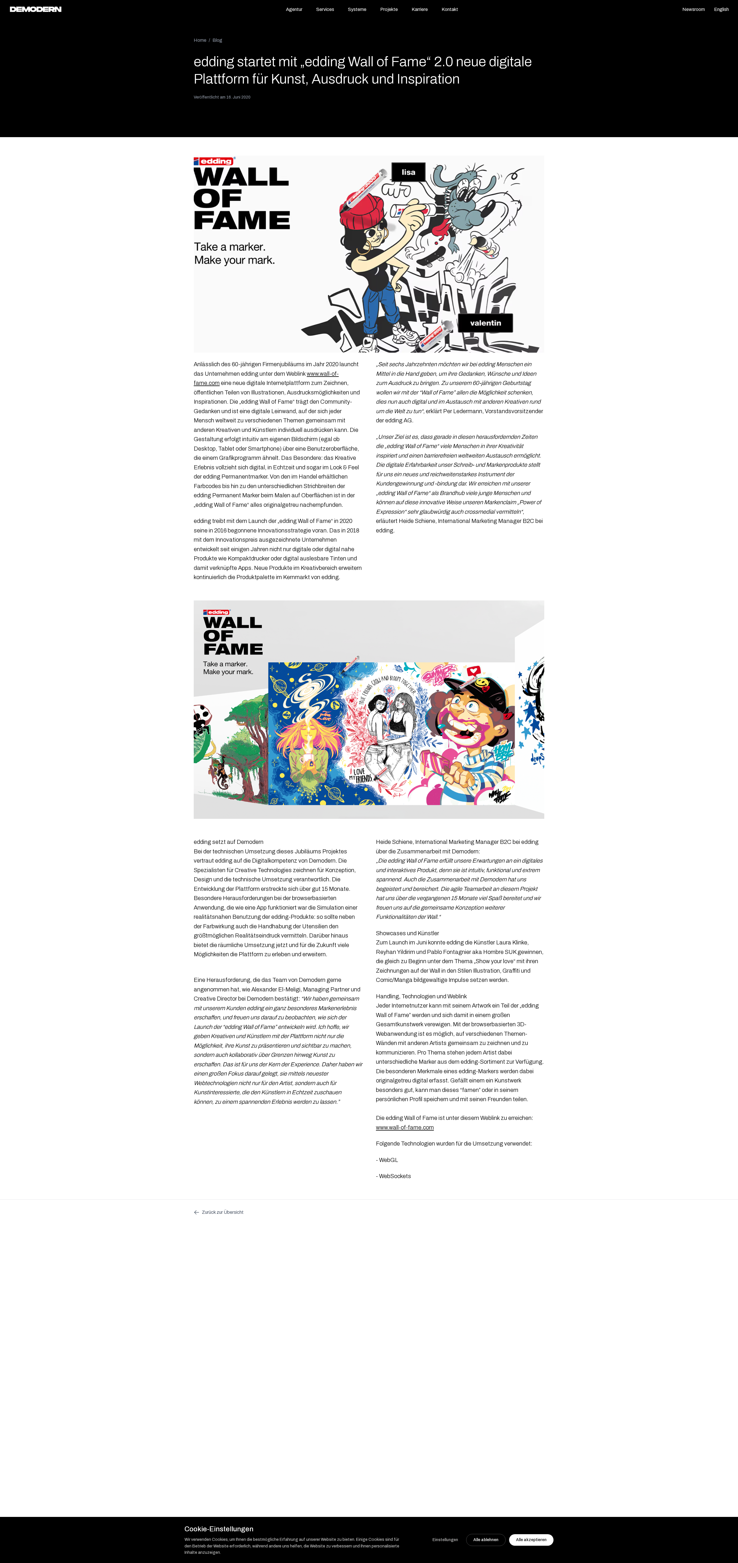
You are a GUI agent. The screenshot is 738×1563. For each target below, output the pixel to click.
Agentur (294, 9)
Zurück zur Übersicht (223, 1212)
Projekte (389, 9)
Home (200, 40)
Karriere (420, 9)
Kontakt (450, 9)
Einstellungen (445, 1540)
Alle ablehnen (485, 1540)
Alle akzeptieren (531, 1540)
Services (325, 9)
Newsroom (693, 9)
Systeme (357, 9)
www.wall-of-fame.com (405, 1127)
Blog (217, 40)
